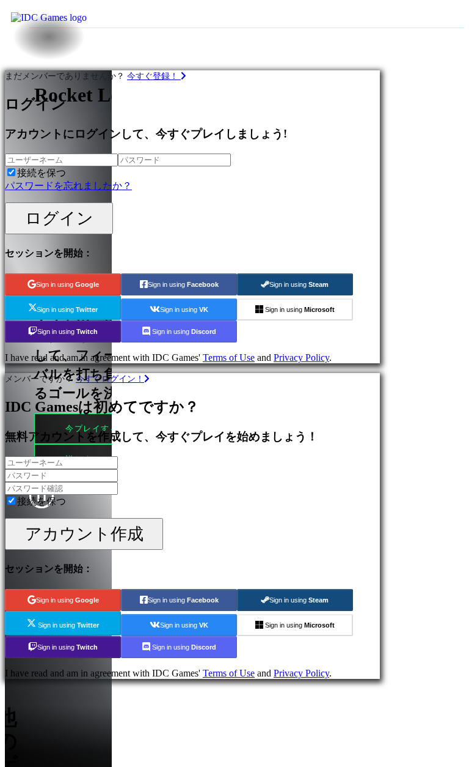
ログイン (59, 218)
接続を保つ (41, 173)
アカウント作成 (84, 533)
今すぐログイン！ (110, 378)
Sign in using (67, 284)
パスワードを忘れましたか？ (68, 185)
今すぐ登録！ (154, 76)
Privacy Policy (301, 357)
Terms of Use (229, 357)
